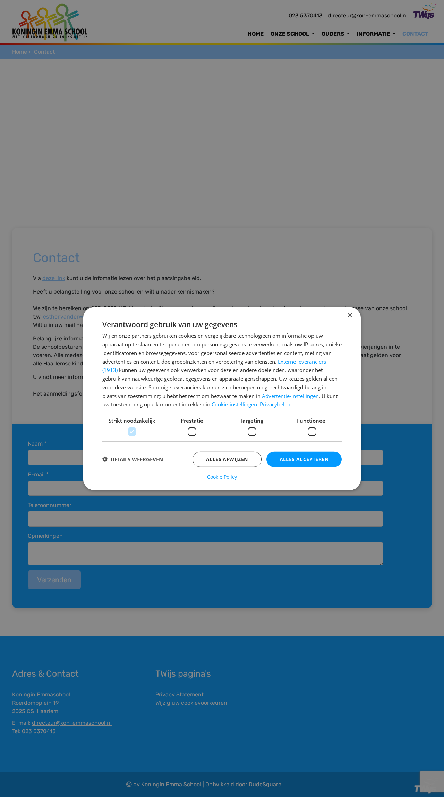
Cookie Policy (222, 477)
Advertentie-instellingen (290, 395)
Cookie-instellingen (234, 404)
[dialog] (222, 398)
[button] (132, 459)
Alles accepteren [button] (304, 459)
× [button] (349, 315)
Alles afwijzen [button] (227, 459)
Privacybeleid (276, 404)
